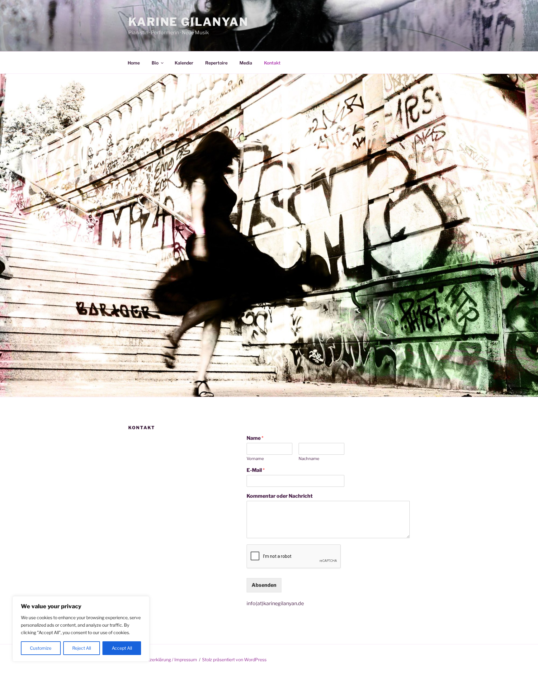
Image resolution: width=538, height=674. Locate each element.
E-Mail (256, 470)
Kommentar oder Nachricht (280, 496)
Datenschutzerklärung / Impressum (161, 659)
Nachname (309, 458)
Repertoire (216, 62)
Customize (40, 648)
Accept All (122, 648)
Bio (155, 62)
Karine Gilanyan (188, 22)
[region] (80, 629)
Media (245, 62)
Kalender (184, 62)
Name (255, 438)
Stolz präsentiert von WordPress (234, 659)
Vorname (255, 458)
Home (134, 62)
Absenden (264, 585)
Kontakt (272, 62)
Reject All (81, 648)
